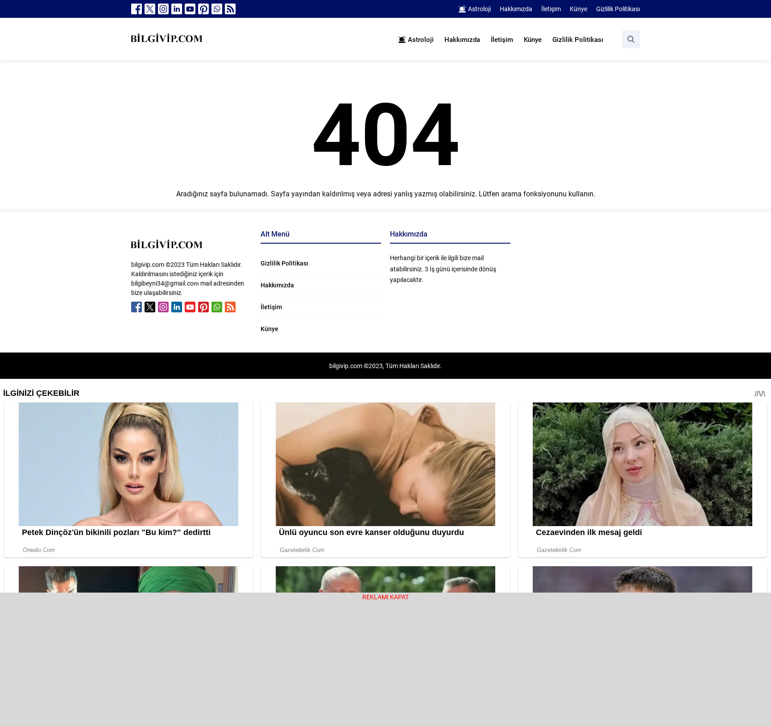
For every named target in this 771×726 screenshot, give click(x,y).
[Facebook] (136, 9)
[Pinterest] (203, 9)
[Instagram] (163, 9)
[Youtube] (190, 9)
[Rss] (230, 9)
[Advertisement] (385, 663)
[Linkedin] (176, 9)
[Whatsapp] (216, 9)
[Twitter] (150, 9)
